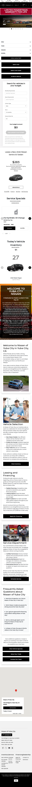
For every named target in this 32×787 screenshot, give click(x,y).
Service (11, 755)
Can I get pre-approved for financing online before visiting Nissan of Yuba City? (15, 613)
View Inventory (16, 464)
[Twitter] (6, 747)
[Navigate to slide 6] (18, 28)
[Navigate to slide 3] (13, 28)
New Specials (4, 768)
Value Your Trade (16, 654)
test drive (15, 508)
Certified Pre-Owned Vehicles (4, 765)
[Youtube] (9, 747)
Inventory (4, 755)
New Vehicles (4, 757)
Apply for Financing (16, 516)
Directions (25, 759)
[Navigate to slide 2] (11, 28)
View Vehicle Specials (16, 649)
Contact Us (7, 735)
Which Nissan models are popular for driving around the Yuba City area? (15, 606)
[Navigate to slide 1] (9, 28)
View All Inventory (15, 247)
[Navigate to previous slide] (1, 21)
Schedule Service (15, 203)
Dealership (27, 755)
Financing (19, 755)
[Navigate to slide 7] (20, 28)
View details (16, 187)
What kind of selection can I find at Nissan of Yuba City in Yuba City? (14, 599)
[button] (16, 691)
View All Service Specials (15, 201)
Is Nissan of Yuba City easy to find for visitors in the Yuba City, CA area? (15, 629)
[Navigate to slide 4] (15, 28)
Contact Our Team (16, 659)
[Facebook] (2, 747)
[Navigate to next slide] (31, 21)
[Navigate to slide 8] (22, 28)
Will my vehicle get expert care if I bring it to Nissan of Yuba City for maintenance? (14, 621)
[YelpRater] (12, 747)
